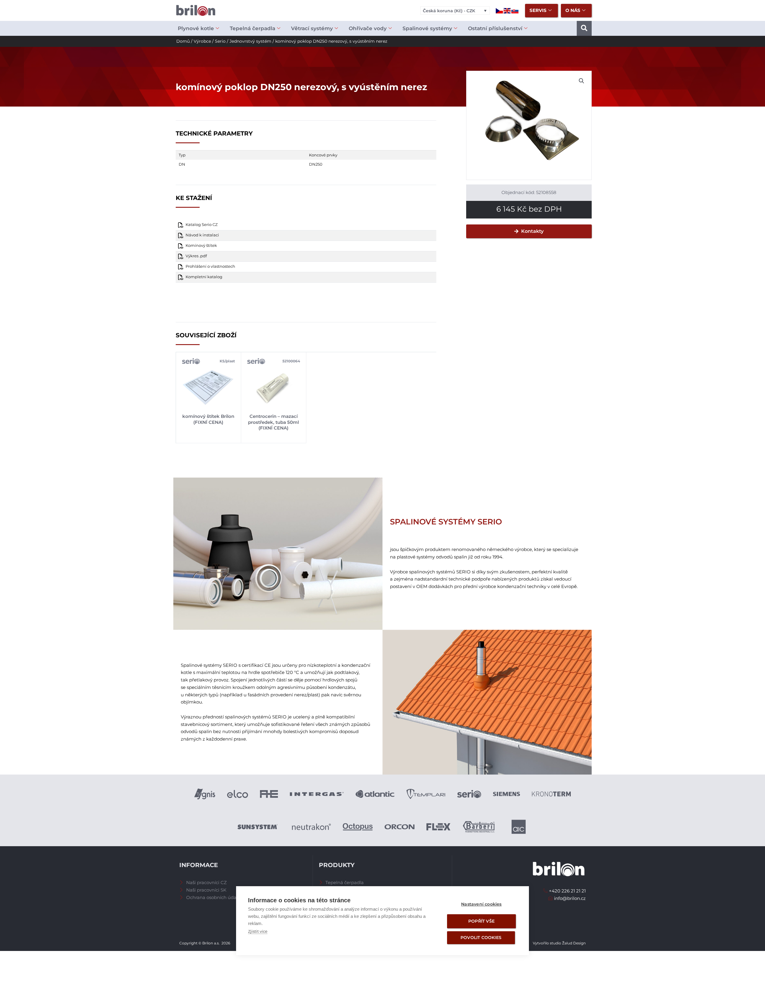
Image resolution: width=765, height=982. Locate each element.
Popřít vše (481, 921)
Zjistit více (257, 931)
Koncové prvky (323, 155)
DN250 (315, 164)
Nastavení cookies (481, 904)
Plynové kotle (196, 28)
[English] (507, 10)
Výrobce (202, 41)
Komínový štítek (201, 245)
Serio (220, 41)
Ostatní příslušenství (495, 28)
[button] (584, 28)
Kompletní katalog (204, 277)
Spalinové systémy (427, 28)
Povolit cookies (480, 937)
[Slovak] (515, 10)
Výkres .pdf (196, 256)
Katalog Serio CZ (202, 224)
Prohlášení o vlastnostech (210, 266)
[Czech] (500, 10)
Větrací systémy (312, 28)
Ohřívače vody (368, 28)
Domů (183, 41)
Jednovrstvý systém (250, 41)
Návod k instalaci (202, 235)
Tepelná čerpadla (252, 28)
